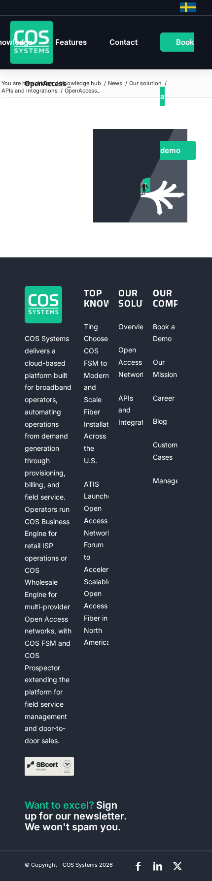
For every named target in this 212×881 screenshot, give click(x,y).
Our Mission (165, 368)
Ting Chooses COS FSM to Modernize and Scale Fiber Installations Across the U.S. (96, 393)
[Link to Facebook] (138, 866)
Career (164, 398)
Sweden (188, 7)
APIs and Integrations (130, 410)
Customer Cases (165, 450)
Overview (130, 326)
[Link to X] (177, 866)
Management (165, 480)
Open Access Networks (130, 362)
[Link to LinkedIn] (158, 866)
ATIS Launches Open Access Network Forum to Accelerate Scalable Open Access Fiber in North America (96, 563)
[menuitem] (71, 42)
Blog (160, 421)
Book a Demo (164, 332)
